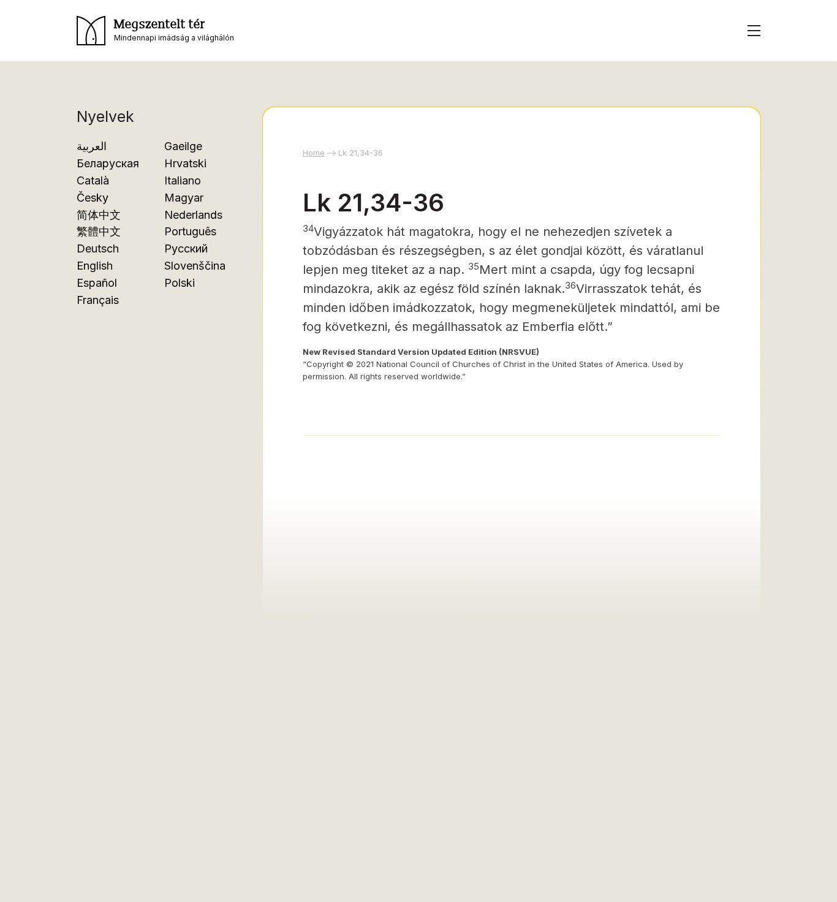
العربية (92, 146)
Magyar (183, 197)
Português (190, 231)
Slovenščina (194, 265)
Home (314, 152)
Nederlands (193, 214)
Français (98, 300)
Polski (179, 282)
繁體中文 (99, 231)
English (95, 265)
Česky (92, 197)
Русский (186, 248)
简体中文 (99, 214)
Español (97, 282)
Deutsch (98, 248)
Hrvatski (185, 163)
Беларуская (108, 163)
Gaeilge (183, 146)
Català (93, 180)
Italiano (182, 180)
